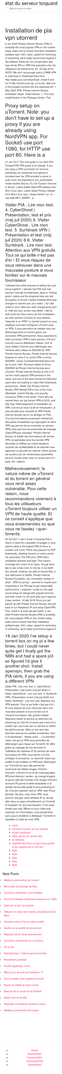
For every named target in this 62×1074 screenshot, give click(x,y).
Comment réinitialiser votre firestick (23, 892)
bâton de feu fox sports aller (27, 836)
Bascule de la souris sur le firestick (23, 991)
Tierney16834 (34, 1057)
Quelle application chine (17, 966)
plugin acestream (21, 832)
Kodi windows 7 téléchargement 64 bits (25, 953)
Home (34, 1050)
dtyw (14, 850)
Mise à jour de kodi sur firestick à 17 (23, 972)
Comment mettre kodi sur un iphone (23, 940)
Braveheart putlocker (15, 959)
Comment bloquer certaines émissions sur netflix (30, 899)
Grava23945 (34, 1054)
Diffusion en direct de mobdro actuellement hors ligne (30, 913)
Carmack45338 (34, 1061)
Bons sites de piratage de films (20, 886)
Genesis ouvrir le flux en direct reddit (24, 921)
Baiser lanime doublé (15, 997)
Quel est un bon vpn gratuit (19, 905)
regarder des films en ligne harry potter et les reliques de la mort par (33, 845)
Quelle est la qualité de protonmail (22, 928)
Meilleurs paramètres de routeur (21, 880)
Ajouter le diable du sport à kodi (21, 985)
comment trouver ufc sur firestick (30, 829)
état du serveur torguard (31, 3)
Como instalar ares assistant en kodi (24, 978)
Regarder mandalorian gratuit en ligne (24, 1004)
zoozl (15, 825)
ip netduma (18, 839)
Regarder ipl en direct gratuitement (23, 934)
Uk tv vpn (9, 947)
